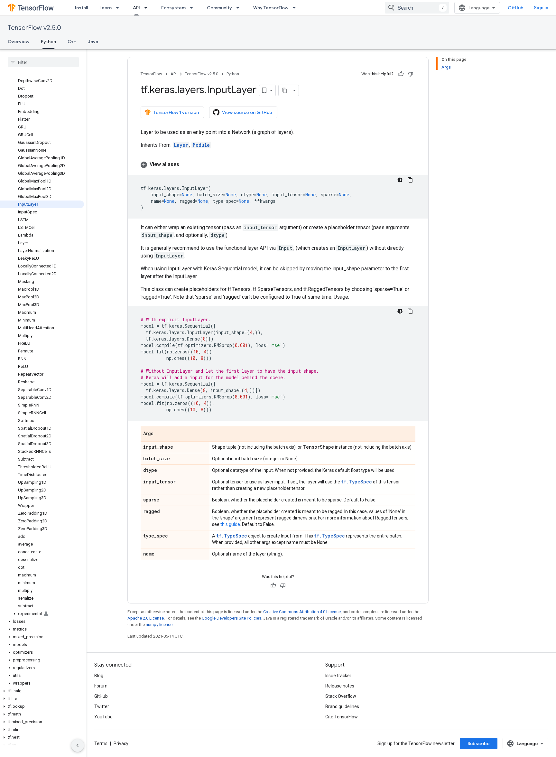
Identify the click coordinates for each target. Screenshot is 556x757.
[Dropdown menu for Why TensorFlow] (296, 7)
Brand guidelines (342, 706)
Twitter (101, 706)
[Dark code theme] (400, 180)
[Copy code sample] (410, 180)
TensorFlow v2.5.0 (34, 28)
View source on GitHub (247, 112)
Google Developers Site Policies (231, 618)
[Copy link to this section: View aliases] (185, 164)
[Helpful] (401, 74)
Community (219, 8)
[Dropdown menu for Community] (239, 7)
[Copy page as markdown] (284, 90)
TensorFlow (151, 73)
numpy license (159, 624)
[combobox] (417, 8)
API (136, 8)
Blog (98, 675)
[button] (42, 614)
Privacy (121, 743)
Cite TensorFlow (341, 716)
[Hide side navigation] (77, 745)
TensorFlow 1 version (176, 112)
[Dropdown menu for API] (147, 7)
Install (81, 8)
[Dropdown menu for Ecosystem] (193, 7)
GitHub (516, 8)
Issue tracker (338, 675)
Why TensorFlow (270, 8)
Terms (100, 743)
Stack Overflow (340, 696)
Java (93, 41)
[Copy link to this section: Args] (159, 434)
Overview (18, 41)
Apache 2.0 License (145, 618)
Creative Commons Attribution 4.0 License (302, 611)
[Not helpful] (410, 74)
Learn (105, 8)
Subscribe (479, 743)
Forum (100, 685)
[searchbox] (43, 62)
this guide (230, 524)
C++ (72, 41)
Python (48, 41)
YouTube (103, 716)
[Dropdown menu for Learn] (119, 7)
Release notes (339, 685)
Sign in (541, 7)
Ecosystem (173, 8)
